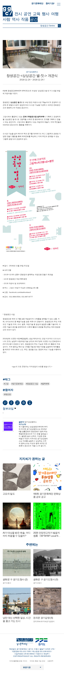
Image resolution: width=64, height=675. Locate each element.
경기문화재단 (37, 3)
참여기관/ (50, 3)
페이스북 (11, 402)
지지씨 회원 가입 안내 (37, 661)
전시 (18, 14)
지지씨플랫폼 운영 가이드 (18, 661)
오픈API (50, 661)
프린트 (23, 402)
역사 (15, 19)
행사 (45, 14)
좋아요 (29, 403)
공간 (34, 19)
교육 (36, 14)
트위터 (5, 402)
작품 (25, 19)
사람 (6, 19)
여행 (55, 14)
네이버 (17, 402)
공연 (27, 14)
